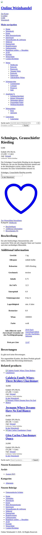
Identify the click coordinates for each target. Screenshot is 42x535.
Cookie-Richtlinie (12, 59)
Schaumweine (11, 81)
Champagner (15, 84)
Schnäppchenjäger (17, 96)
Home (8, 29)
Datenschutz (10, 44)
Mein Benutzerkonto (13, 35)
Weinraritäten (10, 109)
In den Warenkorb (8, 177)
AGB (8, 52)
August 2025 (10, 474)
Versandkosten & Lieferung (16, 40)
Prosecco (13, 88)
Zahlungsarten (11, 48)
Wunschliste (10, 57)
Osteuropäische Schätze (14, 492)
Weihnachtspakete (17, 105)
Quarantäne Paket (16, 102)
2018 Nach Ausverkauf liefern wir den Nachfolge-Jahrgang (32, 333)
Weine (8, 63)
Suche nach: (5, 123)
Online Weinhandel (16, 8)
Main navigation (9, 24)
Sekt (12, 90)
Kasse (8, 33)
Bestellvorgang (11, 46)
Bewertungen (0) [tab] (12, 231)
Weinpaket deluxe (16, 100)
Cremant (13, 86)
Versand (8, 156)
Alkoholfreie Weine (17, 77)
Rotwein (13, 67)
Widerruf (9, 42)
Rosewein (14, 69)
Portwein (13, 73)
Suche (26, 125)
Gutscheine (10, 117)
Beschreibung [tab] (11, 227)
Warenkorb (10, 31)
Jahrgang (13, 113)
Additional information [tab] (14, 229)
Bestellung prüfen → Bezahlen (17, 50)
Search (35, 460)
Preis (12, 111)
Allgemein (9, 483)
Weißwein (14, 65)
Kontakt (9, 54)
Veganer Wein (15, 71)
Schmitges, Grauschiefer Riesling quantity (16, 173)
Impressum (10, 38)
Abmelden (9, 498)
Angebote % (10, 94)
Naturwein (14, 75)
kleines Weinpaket (17, 98)
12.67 (27, 342)
